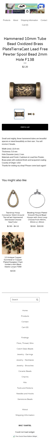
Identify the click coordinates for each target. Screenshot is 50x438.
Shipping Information (29, 20)
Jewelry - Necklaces (25, 360)
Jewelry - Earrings (25, 354)
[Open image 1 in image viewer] (25, 90)
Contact (44, 20)
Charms (25, 377)
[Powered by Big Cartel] (25, 425)
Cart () (25, 25)
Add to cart (25, 127)
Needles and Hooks (25, 393)
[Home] (25, 8)
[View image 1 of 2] (19, 114)
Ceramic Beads (25, 371)
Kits (25, 382)
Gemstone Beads (25, 399)
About (15, 20)
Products (6, 20)
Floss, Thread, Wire (25, 343)
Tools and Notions (25, 388)
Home (25, 310)
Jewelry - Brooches (25, 365)
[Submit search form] (37, 299)
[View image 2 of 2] (31, 114)
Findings (25, 337)
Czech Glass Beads (25, 349)
